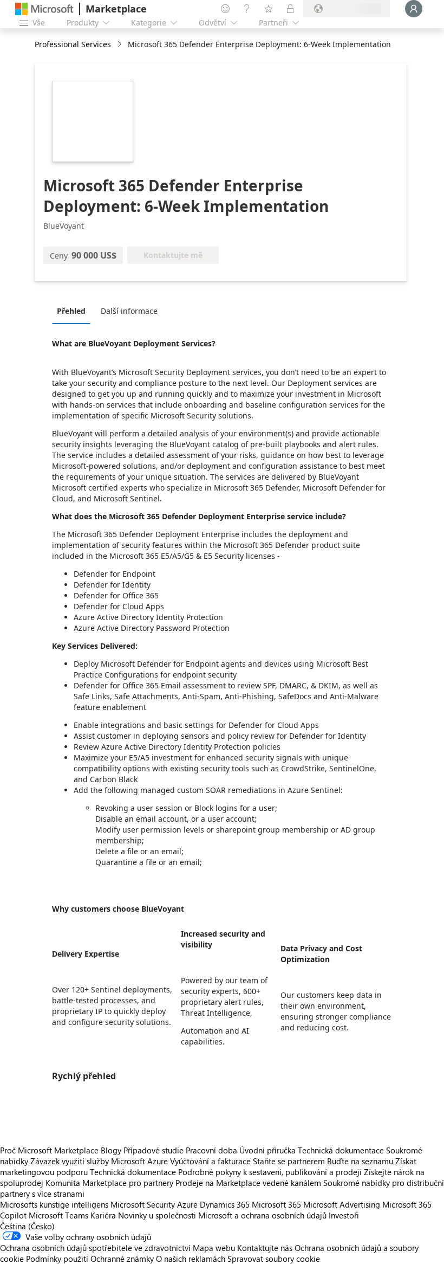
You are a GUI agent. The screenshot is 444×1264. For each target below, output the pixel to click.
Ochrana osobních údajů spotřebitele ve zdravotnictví (95, 1247)
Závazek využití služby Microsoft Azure (100, 1161)
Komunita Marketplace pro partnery (109, 1182)
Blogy (111, 1150)
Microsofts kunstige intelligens (54, 1204)
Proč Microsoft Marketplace (49, 1150)
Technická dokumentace (341, 1150)
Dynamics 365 (225, 1204)
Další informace (129, 311)
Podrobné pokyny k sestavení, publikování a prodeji (270, 1171)
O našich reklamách (190, 1258)
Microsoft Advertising (341, 1204)
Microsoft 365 (276, 1204)
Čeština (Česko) (27, 1226)
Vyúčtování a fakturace (210, 1161)
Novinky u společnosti (157, 1215)
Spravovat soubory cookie (273, 1258)
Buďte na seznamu (360, 1161)
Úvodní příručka (267, 1150)
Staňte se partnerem (289, 1161)
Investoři (344, 1215)
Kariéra (103, 1215)
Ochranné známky (122, 1258)
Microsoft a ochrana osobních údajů (262, 1215)
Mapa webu (214, 1247)
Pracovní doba (211, 1150)
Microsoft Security (142, 1204)
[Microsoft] (44, 9)
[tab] (74, 311)
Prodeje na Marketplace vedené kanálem (248, 1182)
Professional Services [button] (73, 44)
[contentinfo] (120, 45)
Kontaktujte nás (264, 1247)
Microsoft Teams (58, 1215)
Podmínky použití (57, 1258)
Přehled (71, 311)
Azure (187, 1204)
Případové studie (153, 1150)
